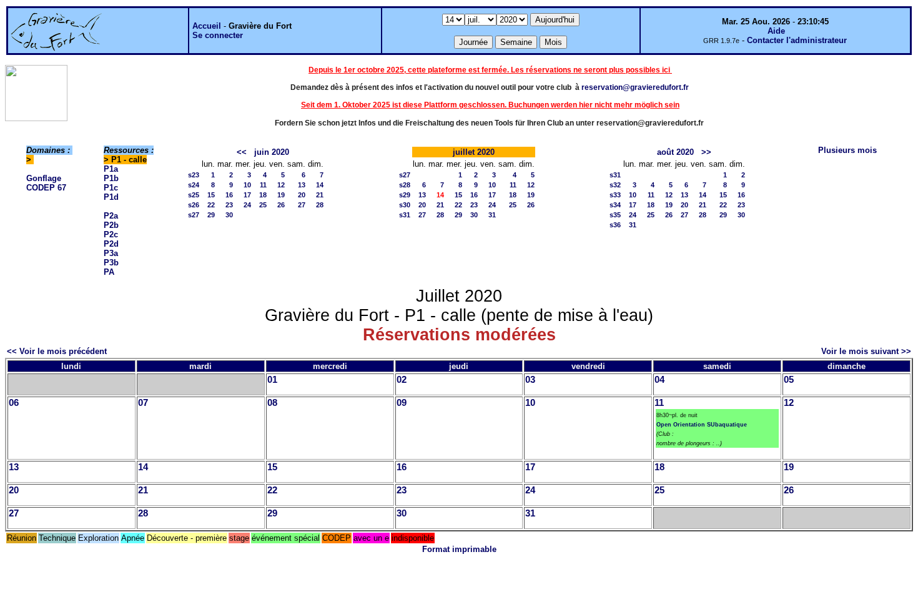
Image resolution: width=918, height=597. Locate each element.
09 (402, 403)
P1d (111, 197)
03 (530, 380)
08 (272, 403)
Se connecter (217, 35)
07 (143, 403)
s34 (615, 205)
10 (247, 185)
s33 (615, 195)
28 (319, 205)
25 (263, 205)
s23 (193, 175)
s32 (615, 185)
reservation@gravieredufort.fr (635, 87)
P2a (111, 215)
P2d (111, 244)
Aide (776, 31)
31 (492, 215)
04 (659, 380)
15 (211, 195)
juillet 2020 (474, 152)
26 (281, 205)
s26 (193, 205)
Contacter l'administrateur (797, 40)
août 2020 (675, 152)
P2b (111, 225)
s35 (615, 215)
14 (319, 185)
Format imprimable (459, 549)
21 (319, 195)
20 (301, 195)
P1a (111, 169)
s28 (404, 185)
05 (789, 380)
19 (281, 195)
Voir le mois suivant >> (866, 351)
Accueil (206, 26)
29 (211, 215)
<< (242, 152)
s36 (615, 225)
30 (229, 215)
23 (229, 205)
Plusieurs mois (847, 150)
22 (211, 205)
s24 (193, 185)
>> (706, 152)
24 (247, 205)
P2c (111, 234)
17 (247, 195)
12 (281, 185)
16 (229, 195)
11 (263, 185)
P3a (111, 253)
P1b (111, 178)
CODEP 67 (46, 187)
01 (272, 380)
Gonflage (43, 178)
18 (263, 195)
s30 (404, 205)
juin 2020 (271, 152)
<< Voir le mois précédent (57, 351)
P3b (111, 262)
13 (301, 185)
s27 (193, 215)
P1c (111, 187)
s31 (404, 215)
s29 (404, 195)
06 (14, 403)
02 (402, 380)
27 (301, 205)
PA (109, 272)
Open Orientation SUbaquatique (701, 425)
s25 (193, 195)
